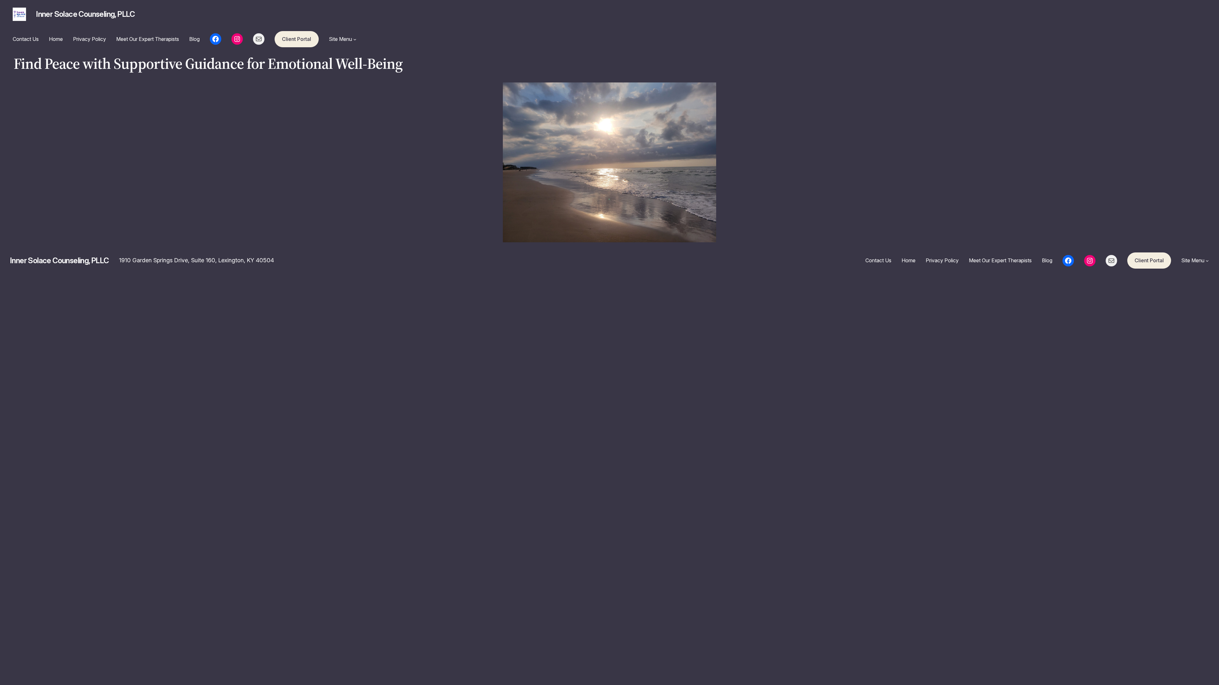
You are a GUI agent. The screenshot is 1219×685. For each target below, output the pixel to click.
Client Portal (296, 39)
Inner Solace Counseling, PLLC (85, 14)
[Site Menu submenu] (354, 39)
